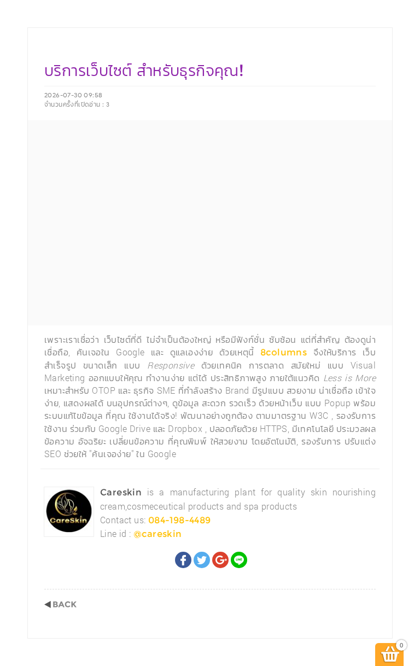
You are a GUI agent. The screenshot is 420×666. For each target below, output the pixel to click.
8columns (283, 352)
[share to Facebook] (183, 560)
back (60, 604)
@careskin (157, 534)
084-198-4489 (179, 520)
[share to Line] (239, 560)
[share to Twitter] (202, 560)
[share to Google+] (220, 560)
